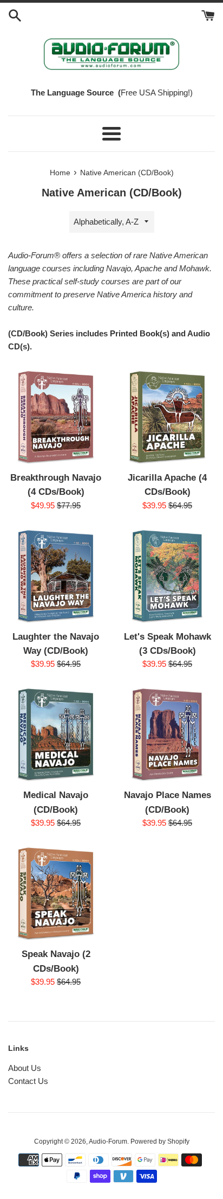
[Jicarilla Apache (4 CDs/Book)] (167, 417)
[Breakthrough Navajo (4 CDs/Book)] (55, 417)
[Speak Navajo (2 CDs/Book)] (55, 893)
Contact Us (28, 1081)
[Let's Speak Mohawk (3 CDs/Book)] (167, 576)
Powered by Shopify (159, 1141)
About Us (24, 1068)
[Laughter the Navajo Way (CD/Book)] (55, 576)
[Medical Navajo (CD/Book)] (55, 734)
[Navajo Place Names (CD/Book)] (167, 734)
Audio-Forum (108, 1141)
